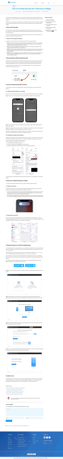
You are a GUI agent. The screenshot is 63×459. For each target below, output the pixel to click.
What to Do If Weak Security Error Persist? (51, 28)
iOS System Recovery (21, 442)
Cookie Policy (10, 448)
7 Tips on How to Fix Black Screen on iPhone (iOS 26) (14, 389)
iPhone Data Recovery (21, 437)
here (38, 457)
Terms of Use (10, 444)
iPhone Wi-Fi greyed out (28, 253)
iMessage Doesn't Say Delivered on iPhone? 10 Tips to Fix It (15, 391)
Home (7, 425)
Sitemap (34, 442)
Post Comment (9, 420)
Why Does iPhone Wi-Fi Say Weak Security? (50, 22)
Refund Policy (10, 442)
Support (34, 437)
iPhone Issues (46, 11)
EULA (8, 446)
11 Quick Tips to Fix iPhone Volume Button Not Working (14, 394)
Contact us (9, 439)
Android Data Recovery (21, 439)
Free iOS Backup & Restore (22, 446)
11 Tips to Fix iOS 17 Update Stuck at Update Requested (14, 392)
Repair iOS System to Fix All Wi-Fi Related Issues (51, 31)
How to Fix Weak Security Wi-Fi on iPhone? (51, 25)
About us (9, 437)
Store (34, 439)
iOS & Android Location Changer (22, 444)
